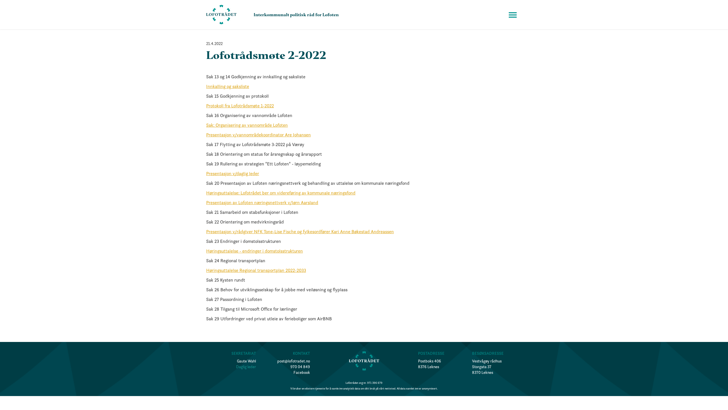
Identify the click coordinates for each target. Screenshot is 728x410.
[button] (513, 15)
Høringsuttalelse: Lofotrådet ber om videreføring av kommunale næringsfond (280, 193)
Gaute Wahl (246, 361)
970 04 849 (300, 366)
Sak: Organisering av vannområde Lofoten (247, 125)
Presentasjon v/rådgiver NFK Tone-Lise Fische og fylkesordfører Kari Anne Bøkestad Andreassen (300, 231)
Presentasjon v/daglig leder (232, 173)
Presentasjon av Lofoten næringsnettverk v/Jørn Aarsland (262, 202)
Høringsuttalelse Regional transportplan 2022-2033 (256, 270)
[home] (221, 14)
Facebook (301, 372)
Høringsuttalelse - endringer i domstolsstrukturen (254, 251)
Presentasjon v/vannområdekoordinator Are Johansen (258, 135)
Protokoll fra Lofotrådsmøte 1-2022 (240, 105)
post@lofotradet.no (293, 361)
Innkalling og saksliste (227, 86)
